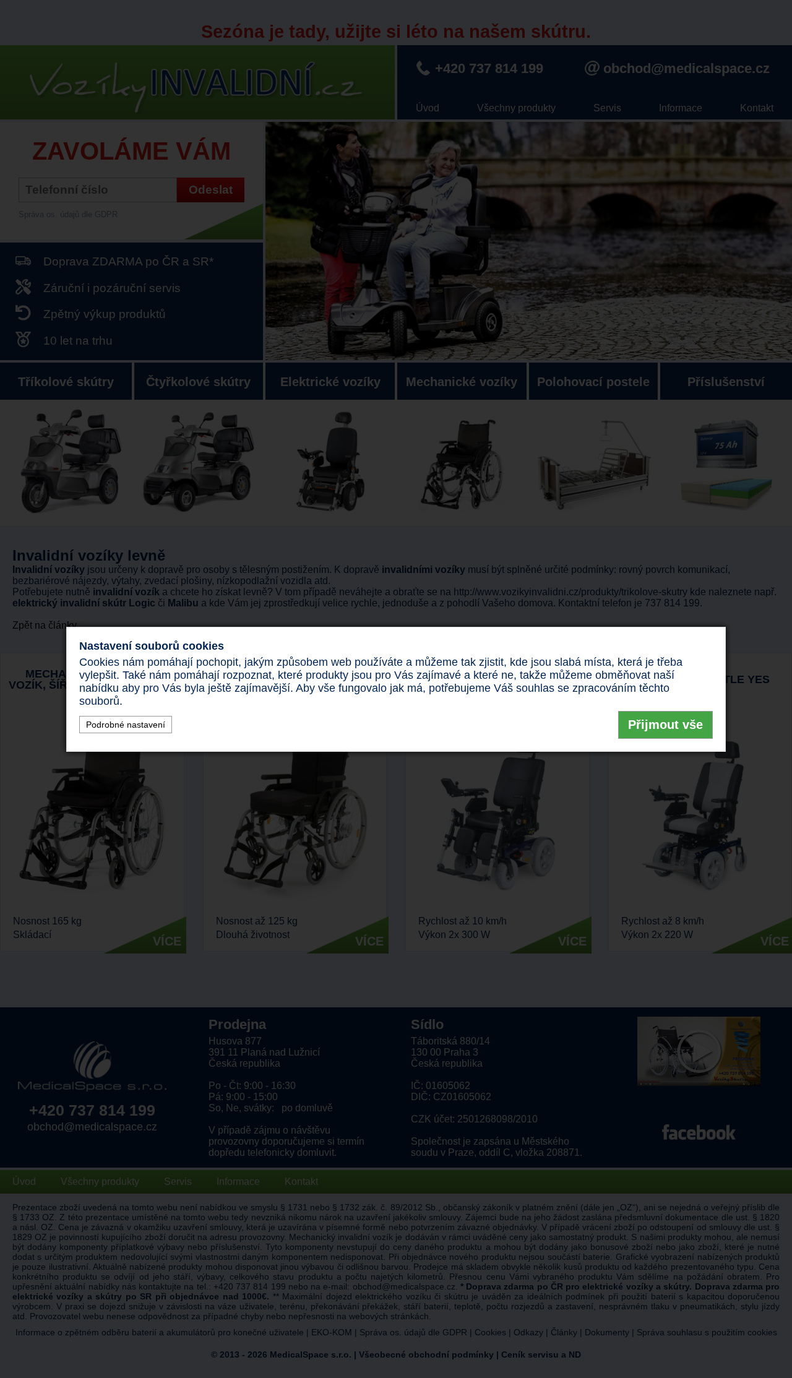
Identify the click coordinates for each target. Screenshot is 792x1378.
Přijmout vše (665, 724)
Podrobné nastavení (125, 725)
